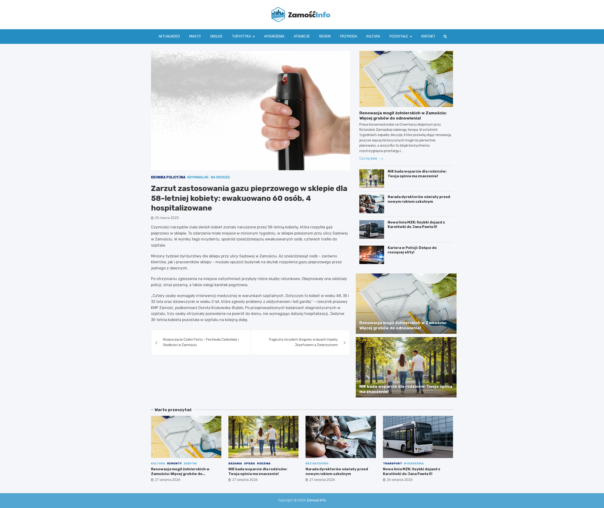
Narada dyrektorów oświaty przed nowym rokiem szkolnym (419, 199)
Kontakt (428, 36)
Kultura (373, 36)
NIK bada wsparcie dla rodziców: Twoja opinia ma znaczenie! (417, 173)
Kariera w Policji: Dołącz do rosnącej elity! (412, 250)
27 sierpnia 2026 (167, 480)
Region (325, 36)
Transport (392, 463)
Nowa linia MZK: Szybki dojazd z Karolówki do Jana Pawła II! (416, 224)
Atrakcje (302, 36)
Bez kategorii (317, 463)
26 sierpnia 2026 (400, 480)
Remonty (174, 463)
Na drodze (220, 177)
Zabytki (190, 463)
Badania (235, 463)
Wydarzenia (274, 36)
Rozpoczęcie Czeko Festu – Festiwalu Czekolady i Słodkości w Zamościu (201, 342)
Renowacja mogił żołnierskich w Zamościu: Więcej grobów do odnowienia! (180, 473)
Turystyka (241, 36)
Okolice (216, 36)
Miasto (195, 36)
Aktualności (169, 36)
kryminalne (198, 177)
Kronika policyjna (168, 177)
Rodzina (264, 463)
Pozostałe (399, 36)
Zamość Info (316, 500)
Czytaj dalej (368, 159)
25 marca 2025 (167, 218)
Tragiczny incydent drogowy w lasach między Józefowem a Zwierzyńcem (303, 342)
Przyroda (348, 36)
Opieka (249, 463)
